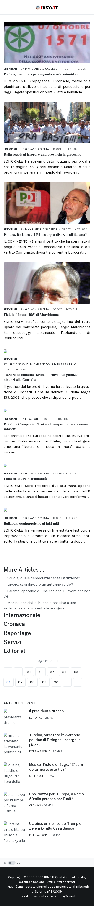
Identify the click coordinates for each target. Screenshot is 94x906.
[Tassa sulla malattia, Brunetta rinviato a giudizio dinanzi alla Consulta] (5, 351)
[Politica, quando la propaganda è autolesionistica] (47, 42)
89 (44, 682)
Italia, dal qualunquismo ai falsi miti (31, 523)
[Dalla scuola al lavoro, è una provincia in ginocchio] (47, 122)
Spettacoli (36, 776)
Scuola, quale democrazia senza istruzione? (43, 578)
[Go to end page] (77, 682)
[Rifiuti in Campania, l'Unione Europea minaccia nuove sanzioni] (5, 410)
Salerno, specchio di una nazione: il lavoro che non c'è (47, 594)
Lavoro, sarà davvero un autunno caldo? (39, 584)
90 (56, 682)
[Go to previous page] (18, 671)
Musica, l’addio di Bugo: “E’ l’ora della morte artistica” (56, 767)
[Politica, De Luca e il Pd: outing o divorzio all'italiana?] (47, 202)
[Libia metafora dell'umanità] (5, 465)
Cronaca (14, 624)
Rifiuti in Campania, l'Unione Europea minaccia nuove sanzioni (46, 426)
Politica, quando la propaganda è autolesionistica (41, 74)
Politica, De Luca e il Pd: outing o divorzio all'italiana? (45, 234)
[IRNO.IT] (47, 7)
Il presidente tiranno (46, 711)
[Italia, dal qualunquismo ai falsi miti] (5, 509)
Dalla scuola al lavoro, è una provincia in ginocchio (42, 154)
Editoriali (10, 68)
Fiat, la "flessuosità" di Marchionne (31, 314)
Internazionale (22, 615)
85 (76, 671)
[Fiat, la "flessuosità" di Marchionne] (47, 283)
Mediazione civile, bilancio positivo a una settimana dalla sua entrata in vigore (40, 605)
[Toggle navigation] (5, 7)
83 (52, 671)
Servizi (12, 642)
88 (32, 682)
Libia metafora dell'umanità (25, 478)
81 (29, 671)
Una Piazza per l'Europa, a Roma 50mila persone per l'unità (56, 796)
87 (20, 682)
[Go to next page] (67, 682)
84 (64, 671)
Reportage (17, 633)
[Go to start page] (8, 671)
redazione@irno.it (63, 896)
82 (40, 671)
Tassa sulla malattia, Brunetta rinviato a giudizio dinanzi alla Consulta (41, 377)
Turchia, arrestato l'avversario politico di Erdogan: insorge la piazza (55, 740)
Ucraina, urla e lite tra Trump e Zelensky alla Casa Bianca (55, 826)
